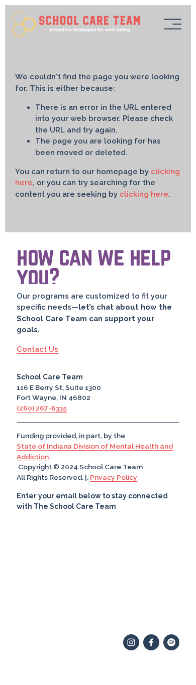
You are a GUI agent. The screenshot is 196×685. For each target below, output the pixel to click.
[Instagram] (131, 642)
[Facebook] (151, 642)
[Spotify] (171, 642)
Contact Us (37, 349)
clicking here (144, 194)
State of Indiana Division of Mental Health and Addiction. (95, 451)
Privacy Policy (113, 477)
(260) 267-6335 (42, 408)
